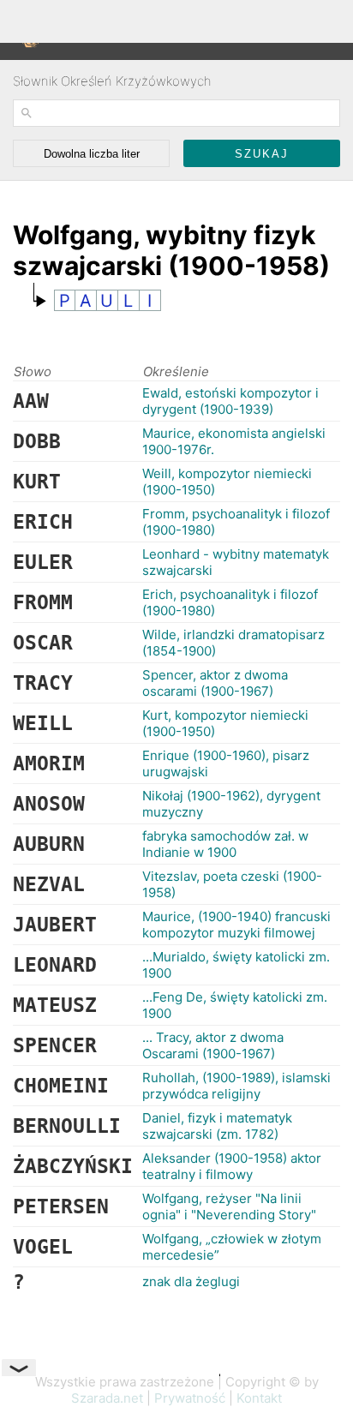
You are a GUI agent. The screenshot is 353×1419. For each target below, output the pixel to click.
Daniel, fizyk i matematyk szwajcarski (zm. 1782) (217, 1126)
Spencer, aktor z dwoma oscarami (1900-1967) (215, 683)
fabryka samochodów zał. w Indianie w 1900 (225, 844)
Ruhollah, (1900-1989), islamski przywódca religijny (236, 1085)
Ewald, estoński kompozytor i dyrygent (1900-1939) (230, 401)
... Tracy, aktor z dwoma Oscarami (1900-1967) (213, 1045)
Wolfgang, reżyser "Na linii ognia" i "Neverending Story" (229, 1206)
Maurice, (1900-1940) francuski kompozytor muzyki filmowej (236, 924)
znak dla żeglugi (191, 1281)
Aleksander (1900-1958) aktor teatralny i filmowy (231, 1166)
